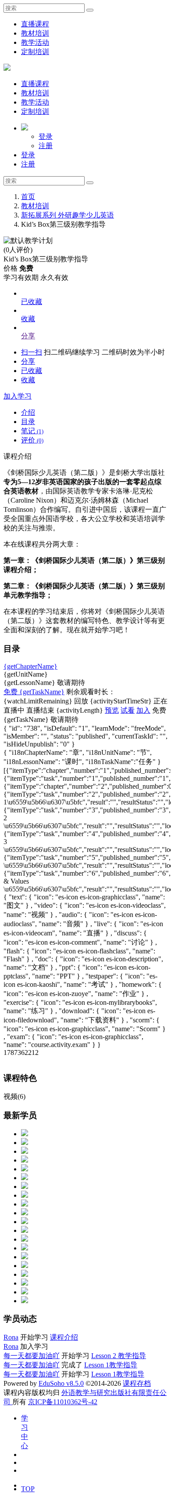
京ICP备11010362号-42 (62, 1402)
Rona (11, 1337)
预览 (112, 710)
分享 (28, 336)
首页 (28, 196)
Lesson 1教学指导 (110, 1365)
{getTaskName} (34, 692)
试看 (128, 710)
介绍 (28, 412)
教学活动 (35, 42)
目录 (28, 421)
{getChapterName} (30, 666)
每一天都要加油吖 (32, 1355)
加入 (143, 710)
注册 (46, 145)
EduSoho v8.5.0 (61, 1383)
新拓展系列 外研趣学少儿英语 (67, 215)
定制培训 (35, 51)
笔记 (32, 431)
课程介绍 (64, 1337)
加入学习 (18, 396)
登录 (46, 136)
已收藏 (31, 301)
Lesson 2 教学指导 (118, 1355)
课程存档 (137, 1383)
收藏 (28, 318)
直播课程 (35, 24)
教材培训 (35, 33)
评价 (32, 440)
